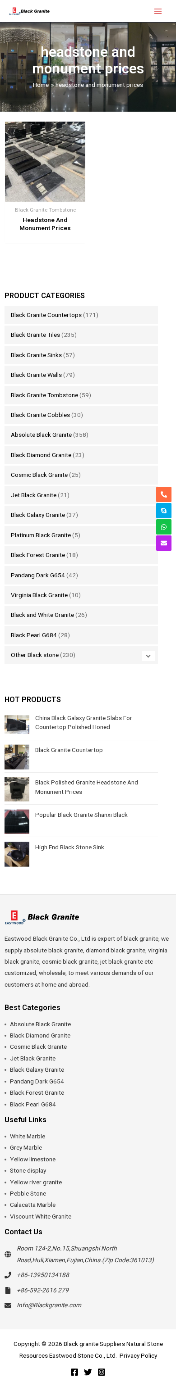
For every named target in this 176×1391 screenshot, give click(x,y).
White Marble (27, 1136)
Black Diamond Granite (41, 454)
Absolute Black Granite (41, 434)
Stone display (28, 1170)
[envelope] (163, 543)
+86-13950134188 (43, 1274)
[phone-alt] (163, 494)
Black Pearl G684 (34, 635)
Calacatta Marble (33, 1204)
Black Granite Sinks (36, 354)
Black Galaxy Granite (38, 514)
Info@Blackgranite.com (49, 1305)
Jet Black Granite (33, 494)
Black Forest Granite (38, 554)
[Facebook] (74, 1372)
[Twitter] (88, 1372)
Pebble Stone (28, 1193)
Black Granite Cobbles (40, 414)
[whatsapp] (163, 527)
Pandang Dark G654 (38, 575)
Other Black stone (35, 654)
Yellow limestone (33, 1159)
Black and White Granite (42, 614)
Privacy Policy (138, 1355)
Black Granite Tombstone (44, 395)
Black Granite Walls (36, 374)
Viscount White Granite (40, 1216)
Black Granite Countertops (46, 314)
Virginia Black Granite (39, 594)
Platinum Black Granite (41, 535)
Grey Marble (26, 1147)
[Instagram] (101, 1372)
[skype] (163, 510)
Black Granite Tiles (35, 334)
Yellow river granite (36, 1182)
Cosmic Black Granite (39, 474)
